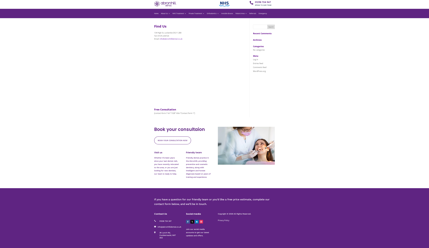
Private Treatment (195, 13)
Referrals (252, 13)
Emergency (263, 13)
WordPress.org (259, 71)
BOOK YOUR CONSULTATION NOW (172, 140)
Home (156, 13)
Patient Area (240, 13)
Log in (255, 59)
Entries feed (258, 63)
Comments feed (259, 67)
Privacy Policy (223, 220)
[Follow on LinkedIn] (197, 221)
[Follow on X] (192, 221)
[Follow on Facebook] (188, 221)
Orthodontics (212, 13)
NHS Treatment (178, 13)
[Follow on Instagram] (201, 221)
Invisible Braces (227, 13)
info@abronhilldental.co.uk (171, 39)
